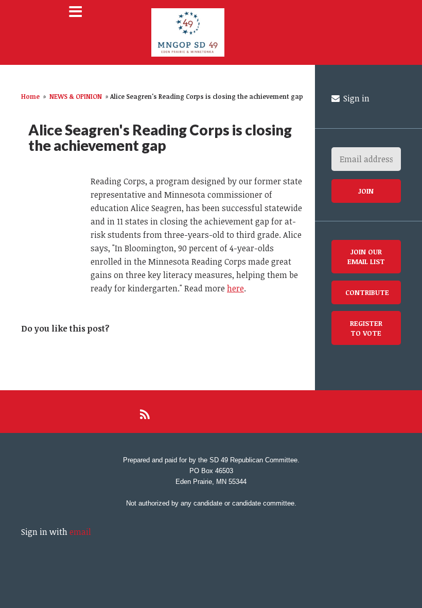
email (80, 531)
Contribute (367, 292)
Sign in (355, 98)
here (235, 288)
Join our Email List (366, 256)
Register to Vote (366, 328)
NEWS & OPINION (75, 96)
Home (30, 96)
